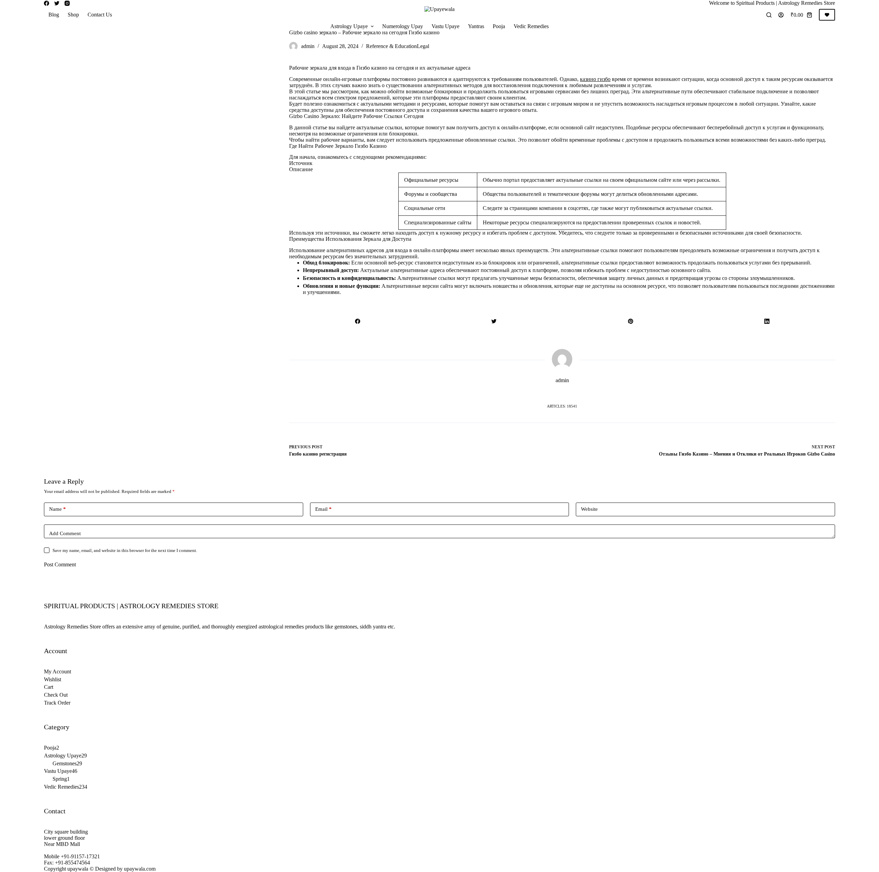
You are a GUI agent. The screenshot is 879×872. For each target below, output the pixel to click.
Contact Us (100, 14)
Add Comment (65, 533)
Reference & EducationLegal (397, 46)
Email (323, 509)
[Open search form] (769, 14)
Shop (73, 14)
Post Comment (60, 564)
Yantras (476, 26)
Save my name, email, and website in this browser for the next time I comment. (125, 550)
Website (589, 509)
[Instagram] (67, 3)
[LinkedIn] (767, 321)
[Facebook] (46, 3)
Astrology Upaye (349, 26)
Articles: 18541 (562, 406)
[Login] (781, 14)
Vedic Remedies (531, 26)
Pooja (499, 26)
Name (57, 509)
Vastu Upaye (445, 26)
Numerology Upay (402, 26)
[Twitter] (56, 3)
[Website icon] (562, 394)
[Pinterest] (630, 321)
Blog (53, 14)
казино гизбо (595, 79)
